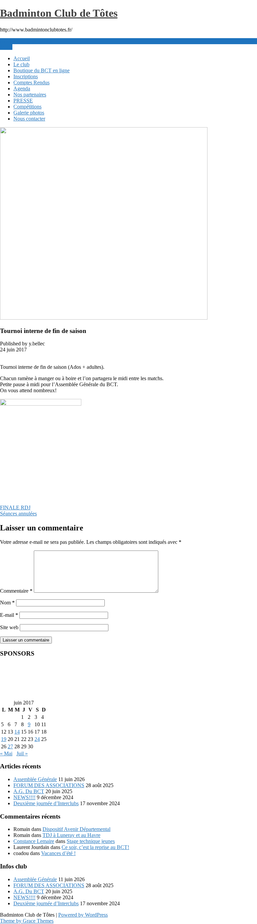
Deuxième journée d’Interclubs (46, 803)
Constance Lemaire (33, 841)
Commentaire (16, 591)
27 (10, 746)
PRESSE (23, 100)
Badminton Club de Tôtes (58, 13)
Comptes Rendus (31, 82)
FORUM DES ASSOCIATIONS (48, 785)
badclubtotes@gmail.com (27, 41)
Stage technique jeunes (91, 841)
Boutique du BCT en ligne (41, 70)
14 (17, 732)
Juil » (22, 753)
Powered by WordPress (83, 915)
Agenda (21, 88)
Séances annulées (18, 513)
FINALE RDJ (15, 507)
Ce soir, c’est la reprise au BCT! (95, 847)
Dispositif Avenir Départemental (76, 829)
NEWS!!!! (24, 797)
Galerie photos (28, 112)
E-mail (9, 615)
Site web (9, 627)
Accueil (21, 58)
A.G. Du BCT (28, 791)
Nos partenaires (29, 94)
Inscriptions (25, 76)
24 (37, 739)
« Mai (6, 753)
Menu (6, 47)
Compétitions (27, 106)
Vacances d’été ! (58, 853)
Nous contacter (29, 118)
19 (3, 739)
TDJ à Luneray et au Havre (71, 835)
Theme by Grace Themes (27, 921)
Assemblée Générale (35, 779)
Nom (7, 602)
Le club (21, 64)
